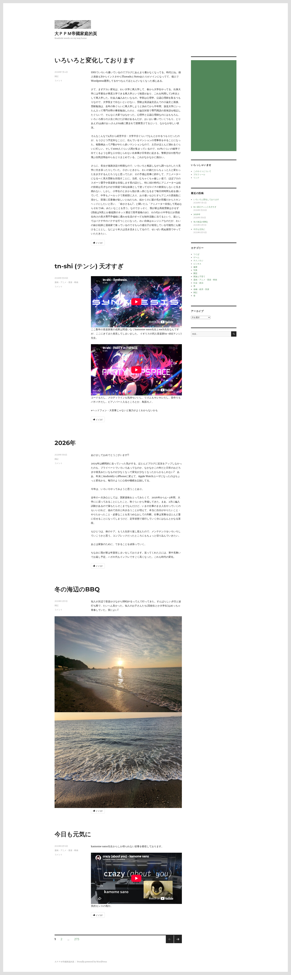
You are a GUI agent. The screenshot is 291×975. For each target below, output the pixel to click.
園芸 (195, 273)
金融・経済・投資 (201, 289)
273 (76, 939)
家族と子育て (199, 276)
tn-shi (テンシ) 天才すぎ (89, 266)
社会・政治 (198, 283)
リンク (196, 177)
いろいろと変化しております (95, 60)
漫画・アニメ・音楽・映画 (66, 282)
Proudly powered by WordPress (92, 961)
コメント (58, 80)
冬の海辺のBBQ (77, 589)
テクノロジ (198, 260)
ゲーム (196, 257)
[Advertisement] (214, 105)
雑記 (57, 76)
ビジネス (197, 264)
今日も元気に (73, 834)
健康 (195, 267)
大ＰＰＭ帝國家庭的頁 (76, 33)
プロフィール (199, 174)
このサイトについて (202, 171)
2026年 (65, 443)
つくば (196, 254)
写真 (195, 270)
